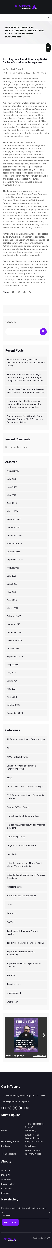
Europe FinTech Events (18, 807)
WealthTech (12, 1002)
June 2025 (12, 584)
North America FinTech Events (21, 895)
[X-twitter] (9, 1108)
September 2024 (15, 656)
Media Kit (5, 1175)
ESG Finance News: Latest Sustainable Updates (25, 797)
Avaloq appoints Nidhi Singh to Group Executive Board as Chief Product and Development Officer (25, 419)
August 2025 (13, 567)
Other (9, 904)
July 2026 (11, 479)
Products (11, 913)
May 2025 (11, 592)
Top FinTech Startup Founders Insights (25, 943)
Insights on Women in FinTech (21, 845)
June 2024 (12, 680)
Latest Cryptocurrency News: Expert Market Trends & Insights (24, 864)
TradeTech (12, 975)
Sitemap (5, 1193)
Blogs (9, 777)
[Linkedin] (15, 1108)
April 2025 (12, 600)
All (8, 748)
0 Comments (41, 73)
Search (10, 322)
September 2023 (15, 713)
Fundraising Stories (16, 836)
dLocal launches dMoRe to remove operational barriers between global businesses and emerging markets (24, 404)
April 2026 (12, 503)
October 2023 (13, 705)
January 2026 (13, 527)
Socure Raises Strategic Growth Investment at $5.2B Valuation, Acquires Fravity (26, 362)
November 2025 (14, 543)
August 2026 (13, 471)
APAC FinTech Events (17, 757)
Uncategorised (14, 993)
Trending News (14, 984)
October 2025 (13, 551)
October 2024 (13, 648)
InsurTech (12, 854)
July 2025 (11, 576)
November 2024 (15, 640)
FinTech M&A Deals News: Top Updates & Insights (26, 826)
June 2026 (12, 487)
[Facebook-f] (3, 1108)
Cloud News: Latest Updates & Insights (25, 786)
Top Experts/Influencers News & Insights (22, 932)
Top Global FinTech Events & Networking (21, 953)
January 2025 (13, 624)
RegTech (11, 922)
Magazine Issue (14, 887)
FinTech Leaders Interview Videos (23, 816)
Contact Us (6, 1188)
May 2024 (12, 689)
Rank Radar (30, 1146)
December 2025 (14, 535)
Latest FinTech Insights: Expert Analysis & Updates (26, 876)
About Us (5, 1170)
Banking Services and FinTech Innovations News (21, 767)
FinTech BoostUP (14, 69)
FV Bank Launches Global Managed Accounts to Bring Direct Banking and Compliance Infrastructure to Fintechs (25, 377)
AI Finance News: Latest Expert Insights (26, 739)
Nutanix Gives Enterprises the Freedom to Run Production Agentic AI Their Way (26, 391)
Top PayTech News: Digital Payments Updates (25, 965)
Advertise (6, 1179)
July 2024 (12, 672)
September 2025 (15, 559)
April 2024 (12, 697)
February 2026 (14, 519)
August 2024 (13, 664)
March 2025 (12, 608)
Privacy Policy (8, 1184)
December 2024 (14, 632)
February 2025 (14, 616)
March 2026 (13, 511)
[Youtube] (21, 1108)
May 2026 (11, 495)
